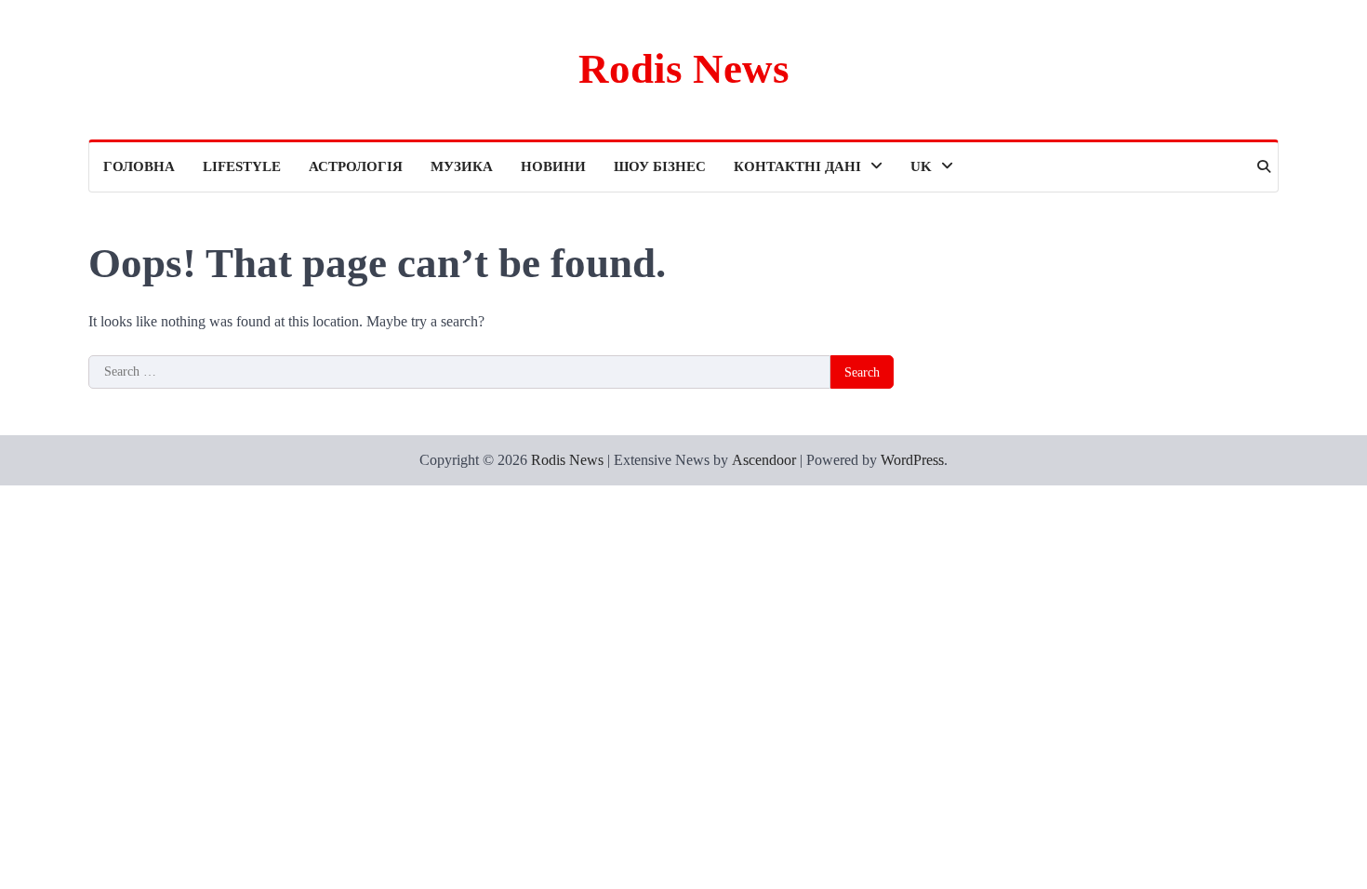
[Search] (1264, 166)
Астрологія (356, 166)
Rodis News (684, 69)
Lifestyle (242, 166)
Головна (139, 166)
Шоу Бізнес (660, 166)
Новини (553, 166)
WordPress (912, 460)
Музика (462, 166)
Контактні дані (797, 166)
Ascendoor (764, 460)
